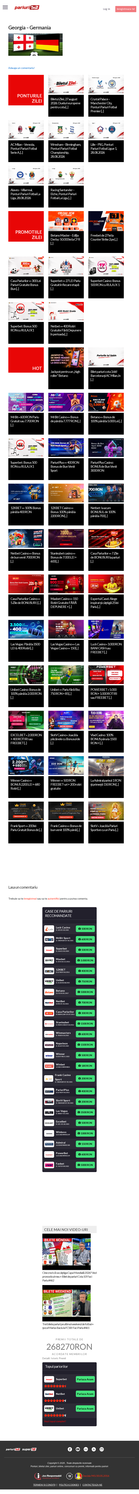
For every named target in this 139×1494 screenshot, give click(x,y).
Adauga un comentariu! (21, 67)
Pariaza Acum (85, 1379)
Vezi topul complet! (55, 1421)
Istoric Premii (58, 1358)
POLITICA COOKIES (69, 1485)
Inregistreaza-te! (126, 9)
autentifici (53, 898)
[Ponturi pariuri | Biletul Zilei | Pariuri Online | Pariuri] (26, 9)
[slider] (55, 1386)
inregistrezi (30, 898)
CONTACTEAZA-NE (92, 1485)
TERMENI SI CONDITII (44, 1485)
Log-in (106, 9)
